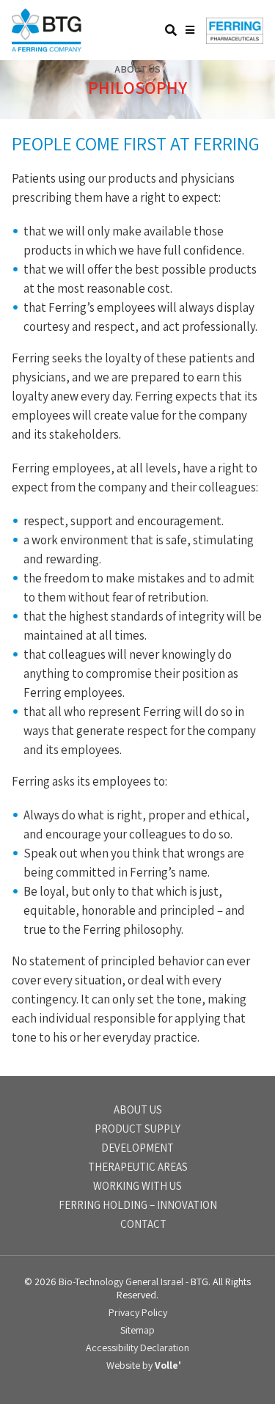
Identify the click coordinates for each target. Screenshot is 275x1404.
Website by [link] (143, 1365)
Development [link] (137, 1148)
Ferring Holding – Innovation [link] (138, 1205)
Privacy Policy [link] (138, 1312)
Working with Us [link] (137, 1186)
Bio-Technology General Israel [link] (121, 1281)
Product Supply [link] (137, 1129)
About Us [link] (138, 1109)
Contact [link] (143, 1224)
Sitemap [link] (137, 1330)
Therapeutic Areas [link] (138, 1167)
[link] (46, 48)
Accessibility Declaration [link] (137, 1347)
